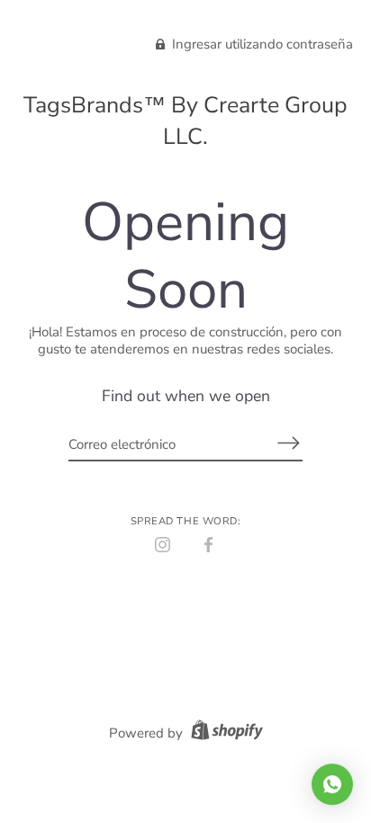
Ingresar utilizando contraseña (260, 44)
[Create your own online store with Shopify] (224, 733)
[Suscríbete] (288, 443)
